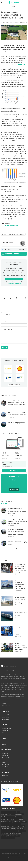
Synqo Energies (17, 833)
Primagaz (3, 831)
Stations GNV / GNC (7, 728)
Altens (14, 812)
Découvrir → (14, 470)
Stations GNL (5, 730)
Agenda (4, 744)
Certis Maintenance (5, 816)
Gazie (7, 823)
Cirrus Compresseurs (17, 816)
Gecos (11, 823)
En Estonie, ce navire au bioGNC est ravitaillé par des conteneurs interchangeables (17, 414)
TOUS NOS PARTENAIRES (14, 384)
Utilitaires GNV (5, 755)
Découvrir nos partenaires (14, 279)
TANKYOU (3, 835)
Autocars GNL (5, 766)
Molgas (13, 828)
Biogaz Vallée (4, 814)
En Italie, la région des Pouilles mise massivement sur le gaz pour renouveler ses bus (20, 630)
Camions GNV (5, 757)
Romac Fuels (22, 831)
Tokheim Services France (13, 835)
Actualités (16, 6)
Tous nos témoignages (21, 548)
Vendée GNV (12, 838)
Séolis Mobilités (4, 833)
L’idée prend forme (5, 828)
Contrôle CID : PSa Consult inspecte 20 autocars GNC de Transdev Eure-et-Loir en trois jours (21, 568)
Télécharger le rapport (11, 225)
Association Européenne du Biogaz (17, 234)
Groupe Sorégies (5, 826)
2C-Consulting (4, 812)
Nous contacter (5, 705)
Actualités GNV (5, 715)
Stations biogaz (6, 732)
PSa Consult (10, 831)
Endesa (12, 819)
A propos (4, 703)
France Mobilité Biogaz (6, 821)
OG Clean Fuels (19, 828)
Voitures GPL (5, 775)
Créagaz (3, 819)
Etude (22, 22)
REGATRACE (21, 65)
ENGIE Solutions (19, 819)
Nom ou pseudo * (6, 314)
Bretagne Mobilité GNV (18, 814)
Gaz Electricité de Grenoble (19, 821)
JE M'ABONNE (14, 489)
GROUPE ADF (17, 823)
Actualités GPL (5, 717)
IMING (19, 826)
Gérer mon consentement (19, 857)
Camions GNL (5, 760)
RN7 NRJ (16, 831)
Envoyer (4, 347)
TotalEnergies (4, 838)
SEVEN (11, 833)
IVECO (23, 826)
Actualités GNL (5, 719)
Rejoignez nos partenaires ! (14, 283)
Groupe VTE (13, 826)
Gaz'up (3, 823)
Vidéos (3, 742)
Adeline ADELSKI (14, 22)
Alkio (10, 812)
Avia (18, 812)
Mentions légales (7, 857)
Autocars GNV (5, 764)
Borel (10, 814)
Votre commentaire (7, 329)
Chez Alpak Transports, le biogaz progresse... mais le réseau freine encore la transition (17, 521)
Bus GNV (4, 762)
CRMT (8, 819)
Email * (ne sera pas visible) (9, 321)
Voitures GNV (5, 753)
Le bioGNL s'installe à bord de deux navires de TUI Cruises (21, 614)
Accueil (11, 6)
